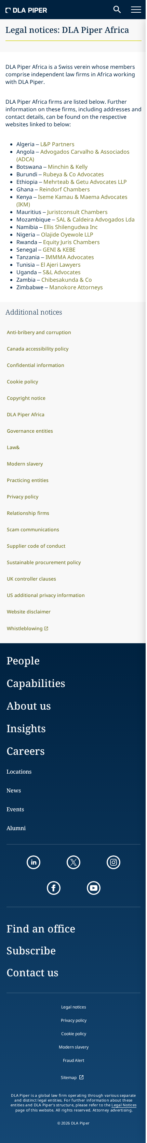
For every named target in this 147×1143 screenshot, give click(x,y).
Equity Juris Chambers (71, 242)
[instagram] (113, 862)
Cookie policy (73, 1034)
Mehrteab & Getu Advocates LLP (85, 182)
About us (28, 706)
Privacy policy (73, 1020)
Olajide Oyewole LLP (67, 234)
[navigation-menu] (136, 9)
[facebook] (54, 888)
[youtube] (94, 888)
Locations (18, 771)
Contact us (32, 972)
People (23, 660)
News (13, 790)
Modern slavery (74, 1047)
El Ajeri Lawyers (61, 264)
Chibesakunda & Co (66, 279)
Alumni (16, 828)
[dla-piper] (26, 9)
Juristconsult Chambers (77, 212)
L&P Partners (57, 144)
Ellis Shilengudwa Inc (71, 227)
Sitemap (69, 1077)
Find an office (40, 929)
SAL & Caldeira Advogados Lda (95, 219)
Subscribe (31, 950)
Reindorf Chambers (64, 189)
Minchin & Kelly (68, 166)
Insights (26, 728)
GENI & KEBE (59, 249)
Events (15, 809)
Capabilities (35, 683)
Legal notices (73, 1007)
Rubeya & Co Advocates (73, 174)
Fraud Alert (73, 1060)
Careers (25, 751)
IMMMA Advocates (69, 257)
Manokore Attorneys (76, 287)
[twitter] (73, 862)
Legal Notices (123, 1105)
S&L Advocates (62, 272)
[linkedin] (33, 862)
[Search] (117, 9)
